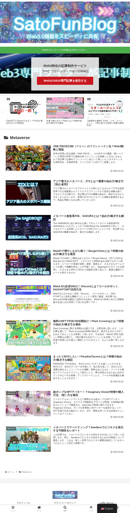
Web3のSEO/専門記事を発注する (65, 80)
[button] (120, 353)
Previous (2, 112)
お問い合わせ (106, 503)
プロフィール (23, 503)
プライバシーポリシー (65, 503)
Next (127, 112)
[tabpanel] (25, 111)
